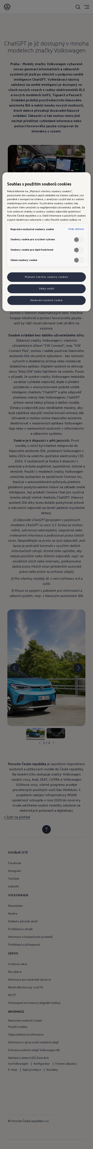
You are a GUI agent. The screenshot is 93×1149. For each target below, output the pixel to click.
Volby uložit (46, 288)
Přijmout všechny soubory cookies (46, 276)
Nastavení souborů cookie (46, 300)
